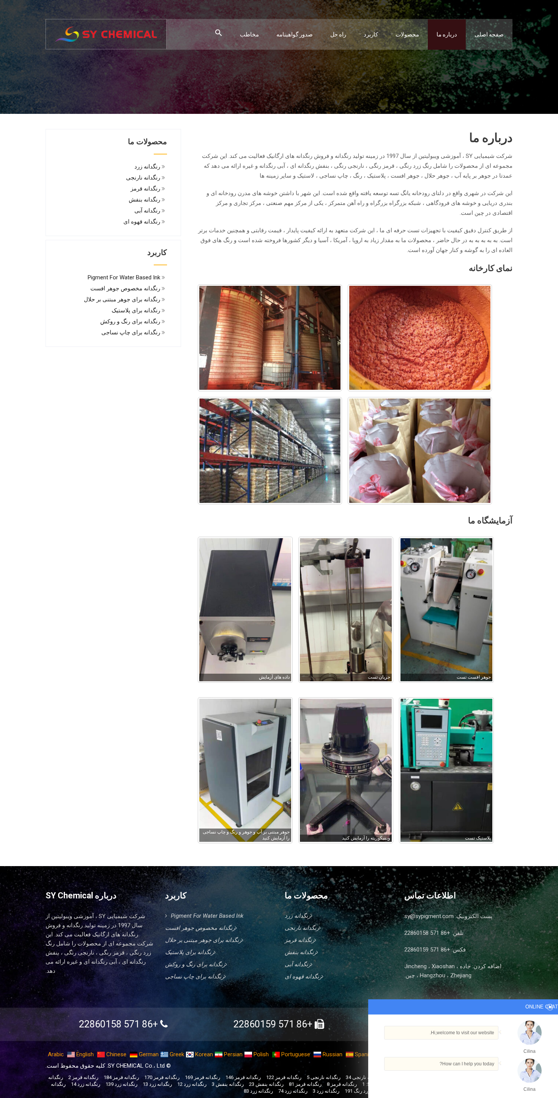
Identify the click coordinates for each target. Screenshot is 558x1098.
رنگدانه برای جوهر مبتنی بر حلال (122, 299)
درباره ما (447, 34)
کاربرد (371, 34)
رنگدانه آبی (147, 210)
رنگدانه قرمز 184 (121, 1077)
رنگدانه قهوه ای (141, 221)
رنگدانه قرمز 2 (83, 1077)
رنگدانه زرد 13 (157, 1084)
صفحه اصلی (489, 34)
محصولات (407, 34)
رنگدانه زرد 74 (292, 1091)
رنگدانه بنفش (144, 199)
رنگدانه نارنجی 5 (323, 1077)
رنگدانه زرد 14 (85, 1084)
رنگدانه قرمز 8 (342, 1084)
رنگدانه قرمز (145, 188)
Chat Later (464, 1081)
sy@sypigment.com (429, 916)
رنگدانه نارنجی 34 (364, 1077)
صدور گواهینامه (294, 34)
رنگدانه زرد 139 (121, 1084)
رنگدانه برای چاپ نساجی (130, 332)
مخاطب (249, 34)
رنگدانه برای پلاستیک (136, 310)
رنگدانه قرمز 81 (305, 1084)
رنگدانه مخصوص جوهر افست (125, 288)
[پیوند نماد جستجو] (218, 33)
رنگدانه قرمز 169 (202, 1077)
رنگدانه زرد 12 (191, 1084)
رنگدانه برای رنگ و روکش (130, 321)
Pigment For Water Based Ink (124, 277)
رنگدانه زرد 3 (326, 1091)
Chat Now (497, 1081)
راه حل (338, 34)
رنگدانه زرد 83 (258, 1091)
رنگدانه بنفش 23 (266, 1084)
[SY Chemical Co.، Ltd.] (106, 30)
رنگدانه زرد (147, 166)
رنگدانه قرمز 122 (283, 1077)
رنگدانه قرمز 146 (243, 1077)
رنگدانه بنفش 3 (228, 1084)
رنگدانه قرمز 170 (162, 1077)
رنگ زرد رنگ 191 (362, 1091)
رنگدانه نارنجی (143, 177)
